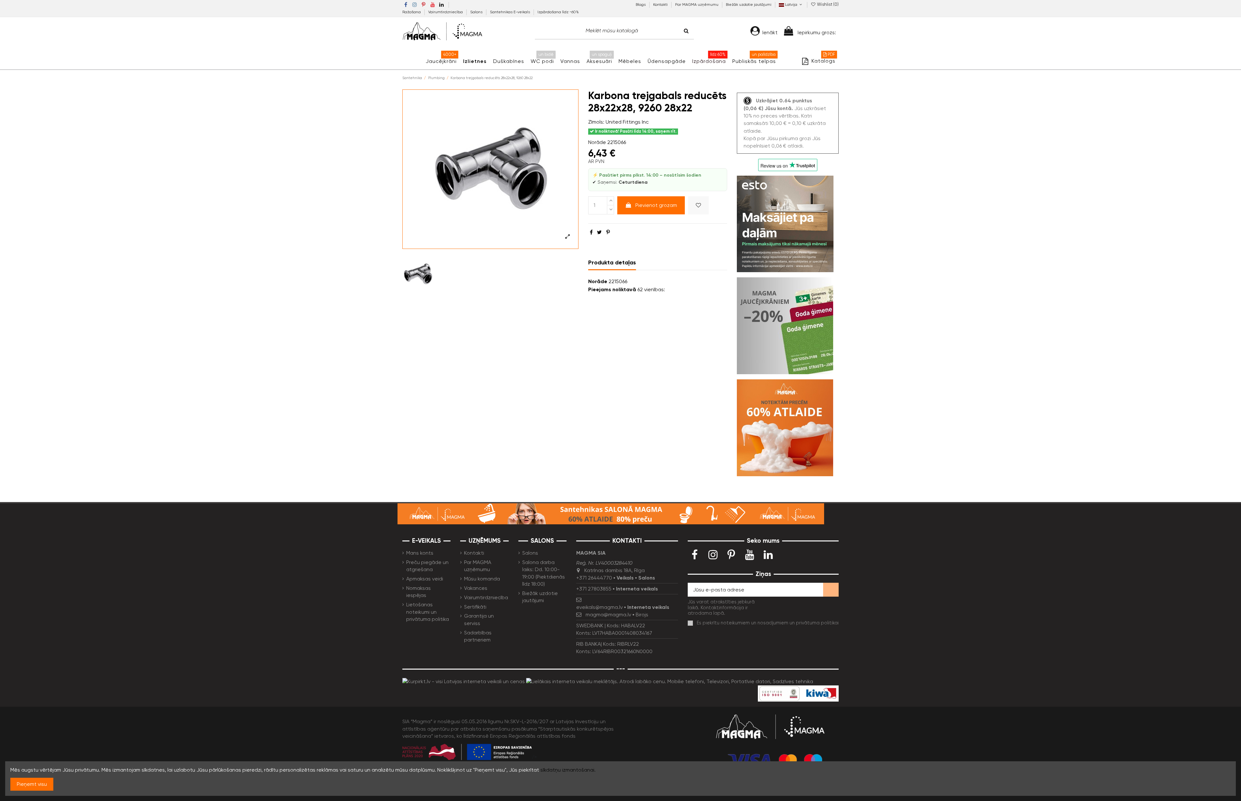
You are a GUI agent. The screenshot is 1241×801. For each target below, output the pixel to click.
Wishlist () (827, 4)
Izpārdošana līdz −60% (558, 12)
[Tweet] (599, 232)
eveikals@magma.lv (599, 607)
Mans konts (419, 553)
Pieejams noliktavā (612, 289)
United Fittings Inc (627, 122)
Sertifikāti (475, 607)
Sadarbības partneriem (478, 636)
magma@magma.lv (608, 614)
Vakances (475, 588)
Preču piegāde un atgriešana (427, 565)
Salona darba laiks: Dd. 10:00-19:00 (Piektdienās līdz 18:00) (543, 573)
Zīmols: (596, 122)
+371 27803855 (593, 589)
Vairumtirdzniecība (446, 12)
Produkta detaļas (612, 262)
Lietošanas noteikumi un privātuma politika (427, 611)
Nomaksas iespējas (418, 591)
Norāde (597, 142)
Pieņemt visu (32, 784)
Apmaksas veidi (424, 579)
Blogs (641, 4)
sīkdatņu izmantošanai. (568, 770)
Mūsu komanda (482, 579)
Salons (476, 12)
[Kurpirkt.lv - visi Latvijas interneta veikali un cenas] (463, 681)
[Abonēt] (831, 590)
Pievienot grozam (656, 205)
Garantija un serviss (479, 619)
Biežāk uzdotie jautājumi (748, 4)
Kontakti (661, 4)
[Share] (591, 232)
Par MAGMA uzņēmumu (697, 4)
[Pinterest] (608, 232)
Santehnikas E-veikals (510, 12)
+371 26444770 (594, 578)
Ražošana (412, 12)
